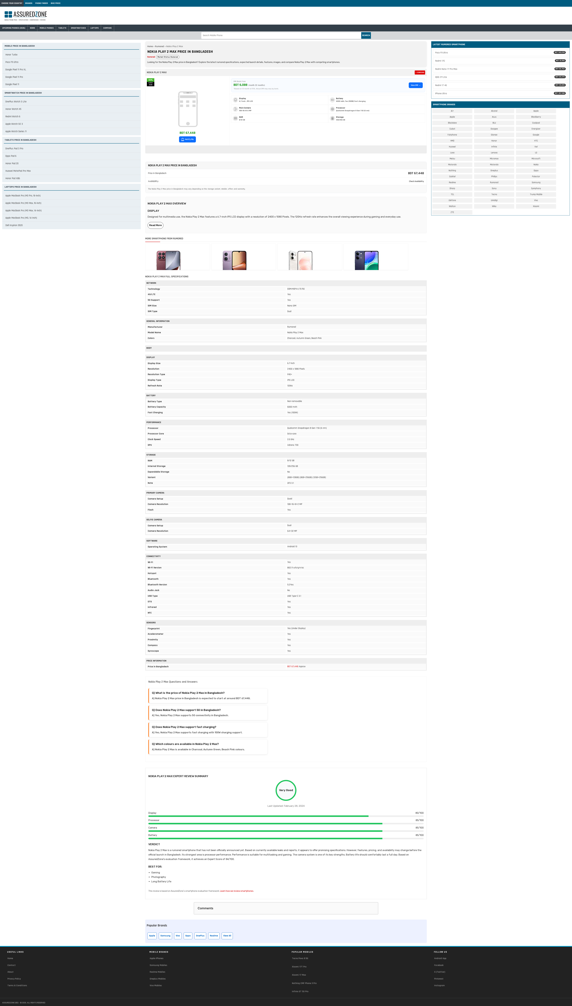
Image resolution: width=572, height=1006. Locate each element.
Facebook (438, 965)
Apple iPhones (156, 958)
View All (227, 935)
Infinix (494, 146)
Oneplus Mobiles (158, 978)
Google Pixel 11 (12, 84)
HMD (452, 140)
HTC (536, 140)
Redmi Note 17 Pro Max (500, 69)
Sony (494, 188)
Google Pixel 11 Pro (14, 77)
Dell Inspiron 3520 (14, 225)
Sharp (452, 188)
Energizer (536, 128)
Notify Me (189, 139)
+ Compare (419, 72)
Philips (494, 176)
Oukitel (452, 176)
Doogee (494, 128)
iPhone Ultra (500, 93)
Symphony (536, 188)
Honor (494, 140)
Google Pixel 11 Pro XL (15, 69)
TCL (452, 194)
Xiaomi (536, 206)
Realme (214, 935)
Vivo (178, 935)
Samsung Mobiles (158, 965)
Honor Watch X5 (13, 109)
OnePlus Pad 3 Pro (14, 148)
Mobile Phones (47, 28)
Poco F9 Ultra (11, 62)
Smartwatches (78, 28)
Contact (11, 965)
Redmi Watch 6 (12, 116)
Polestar (536, 176)
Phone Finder (41, 3)
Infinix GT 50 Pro (300, 991)
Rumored (159, 46)
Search (366, 35)
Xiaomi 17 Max (299, 974)
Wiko (494, 206)
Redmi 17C (500, 60)
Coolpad (536, 122)
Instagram (439, 985)
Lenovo (494, 152)
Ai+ (452, 111)
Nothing (452, 170)
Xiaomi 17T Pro (299, 966)
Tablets (62, 28)
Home (150, 46)
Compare (107, 28)
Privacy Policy (14, 978)
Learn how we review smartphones (236, 891)
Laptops (94, 28)
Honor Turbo (11, 54)
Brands (28, 3)
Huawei (452, 146)
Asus (494, 116)
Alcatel (494, 111)
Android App (440, 958)
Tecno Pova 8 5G (300, 958)
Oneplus (494, 170)
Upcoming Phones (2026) (13, 28)
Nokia (536, 164)
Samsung (165, 935)
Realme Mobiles (157, 972)
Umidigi (494, 200)
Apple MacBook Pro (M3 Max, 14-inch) (23, 210)
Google (536, 134)
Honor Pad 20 (11, 163)
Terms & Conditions (17, 985)
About (10, 972)
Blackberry (536, 116)
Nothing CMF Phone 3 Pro (304, 983)
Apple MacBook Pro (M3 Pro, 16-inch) (23, 195)
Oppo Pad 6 (10, 156)
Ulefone (452, 200)
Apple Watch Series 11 (16, 131)
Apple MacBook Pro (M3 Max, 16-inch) (23, 203)
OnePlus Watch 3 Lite (16, 101)
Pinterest (438, 978)
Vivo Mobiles (156, 985)
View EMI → (416, 85)
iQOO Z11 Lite (500, 77)
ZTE (452, 212)
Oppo (188, 935)
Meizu (452, 158)
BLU (494, 122)
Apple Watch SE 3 (14, 124)
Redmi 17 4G (500, 85)
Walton (452, 206)
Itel (536, 146)
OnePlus (200, 935)
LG (536, 152)
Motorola (452, 164)
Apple (152, 935)
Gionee (494, 134)
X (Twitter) (439, 972)
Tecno (494, 194)
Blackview (452, 122)
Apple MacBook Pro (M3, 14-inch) (21, 217)
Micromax (494, 158)
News (32, 28)
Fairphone (452, 134)
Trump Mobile (536, 194)
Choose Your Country (11, 3)
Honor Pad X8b (12, 178)
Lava (452, 152)
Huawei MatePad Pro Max (18, 171)
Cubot (452, 128)
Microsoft (536, 158)
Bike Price (55, 3)
